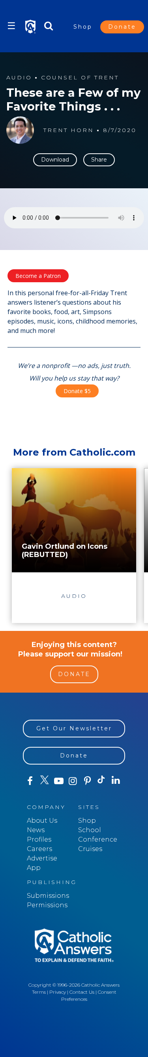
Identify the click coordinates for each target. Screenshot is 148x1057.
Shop (82, 26)
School (89, 830)
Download (55, 159)
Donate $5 (77, 391)
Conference (97, 839)
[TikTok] (101, 781)
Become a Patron (38, 275)
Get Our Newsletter (74, 728)
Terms (39, 992)
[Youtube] (59, 781)
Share (99, 159)
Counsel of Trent (80, 77)
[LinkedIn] (116, 780)
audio (19, 77)
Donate (122, 26)
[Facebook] (30, 781)
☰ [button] (11, 25)
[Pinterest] (87, 781)
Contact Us (81, 992)
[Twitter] (44, 781)
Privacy (57, 992)
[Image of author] (20, 130)
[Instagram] (73, 781)
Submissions (48, 895)
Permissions (47, 905)
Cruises (90, 849)
